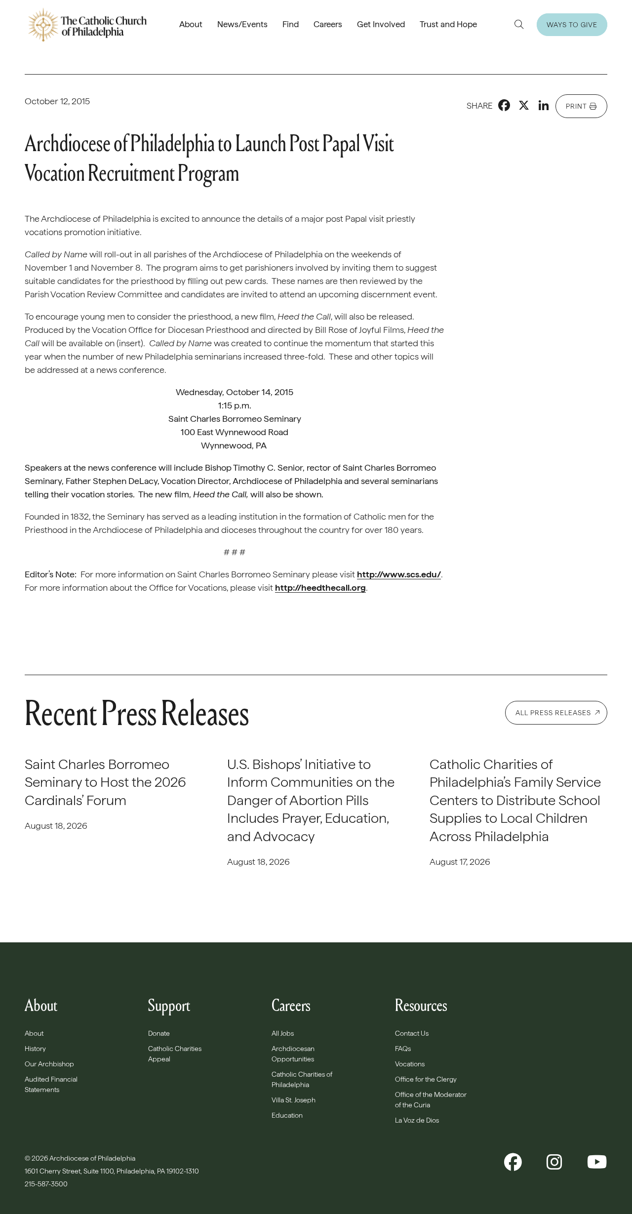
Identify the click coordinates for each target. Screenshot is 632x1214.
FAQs (403, 1048)
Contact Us (412, 1033)
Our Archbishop (49, 1064)
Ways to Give (572, 25)
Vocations (410, 1064)
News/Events (242, 24)
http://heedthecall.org (320, 587)
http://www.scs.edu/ (399, 574)
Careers (328, 24)
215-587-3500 (47, 1184)
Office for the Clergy (426, 1079)
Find (290, 24)
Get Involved (381, 24)
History (35, 1048)
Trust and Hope (448, 24)
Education (287, 1115)
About (190, 24)
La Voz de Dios (417, 1120)
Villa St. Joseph (294, 1100)
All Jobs (283, 1033)
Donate (159, 1033)
